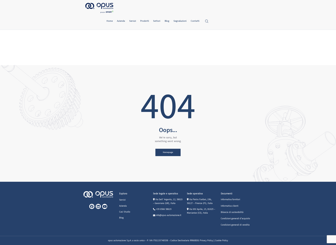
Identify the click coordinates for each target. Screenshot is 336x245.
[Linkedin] (98, 206)
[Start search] (207, 21)
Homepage (168, 152)
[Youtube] (104, 206)
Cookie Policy (221, 240)
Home (160, 51)
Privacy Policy (206, 240)
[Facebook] (91, 206)
